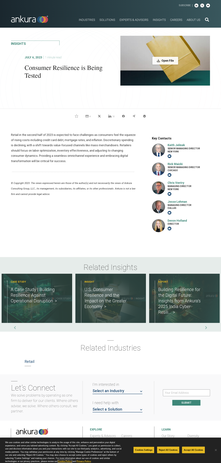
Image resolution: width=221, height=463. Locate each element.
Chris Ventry (176, 182)
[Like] (76, 116)
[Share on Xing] (134, 116)
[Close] (215, 450)
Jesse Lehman (177, 201)
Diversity (193, 436)
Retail (29, 361)
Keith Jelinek (176, 145)
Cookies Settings (143, 450)
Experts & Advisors (103, 436)
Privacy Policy (84, 461)
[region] (110, 450)
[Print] (144, 116)
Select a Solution (107, 409)
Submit (186, 402)
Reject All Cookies (168, 450)
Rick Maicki (175, 164)
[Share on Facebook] (123, 116)
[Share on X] (99, 116)
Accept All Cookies (193, 450)
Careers (126, 436)
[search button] (207, 20)
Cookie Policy (65, 461)
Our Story (168, 436)
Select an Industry (108, 391)
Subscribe (185, 5)
